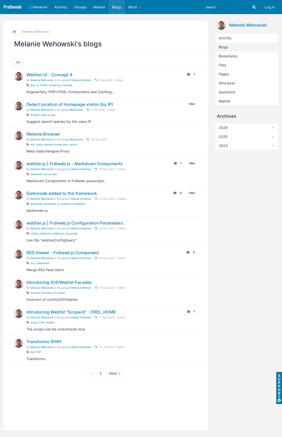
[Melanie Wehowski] (18, 76)
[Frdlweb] (14, 31)
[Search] (254, 7)
